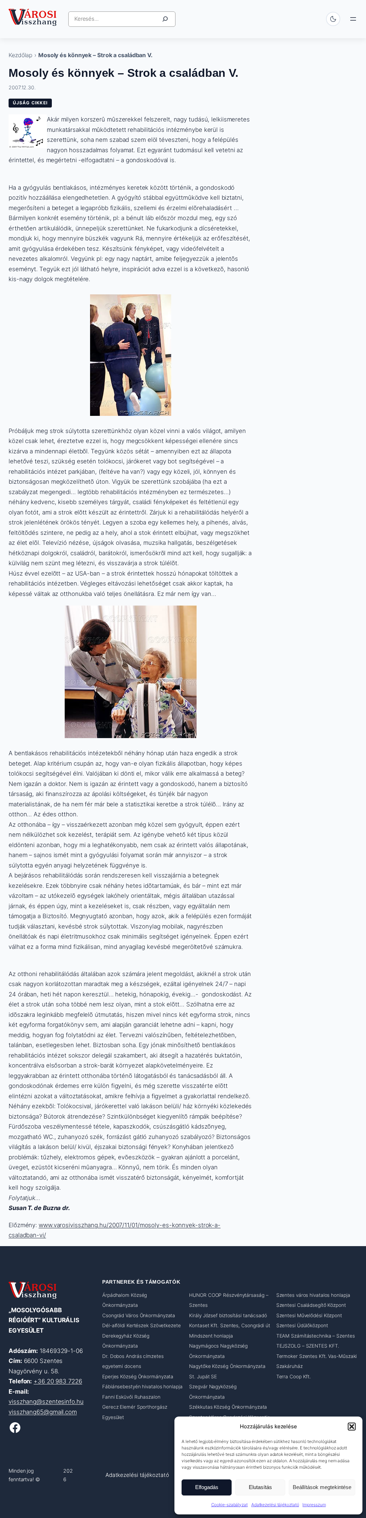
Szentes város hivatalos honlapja (313, 1295)
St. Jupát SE (203, 1376)
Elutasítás (260, 1487)
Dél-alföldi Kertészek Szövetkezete (141, 1325)
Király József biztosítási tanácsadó (228, 1315)
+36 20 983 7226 (58, 1381)
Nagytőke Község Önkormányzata (227, 1366)
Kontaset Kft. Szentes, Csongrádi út (229, 1325)
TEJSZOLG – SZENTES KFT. (308, 1346)
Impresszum (314, 1504)
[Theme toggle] (333, 19)
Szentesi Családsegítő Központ (311, 1305)
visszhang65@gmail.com (43, 1411)
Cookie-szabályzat (229, 1504)
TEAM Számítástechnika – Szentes (315, 1336)
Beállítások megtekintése (322, 1487)
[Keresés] (165, 19)
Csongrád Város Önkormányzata (138, 1315)
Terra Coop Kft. (293, 1376)
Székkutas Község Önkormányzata (228, 1407)
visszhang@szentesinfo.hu (46, 1401)
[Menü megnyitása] (353, 19)
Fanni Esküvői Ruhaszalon (131, 1397)
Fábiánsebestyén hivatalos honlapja (142, 1386)
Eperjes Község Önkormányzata (137, 1376)
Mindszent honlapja (211, 1336)
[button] (351, 1426)
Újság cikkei (30, 102)
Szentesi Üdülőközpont (302, 1325)
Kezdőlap (21, 55)
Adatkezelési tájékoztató (275, 1504)
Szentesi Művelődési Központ (309, 1315)
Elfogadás (206, 1487)
